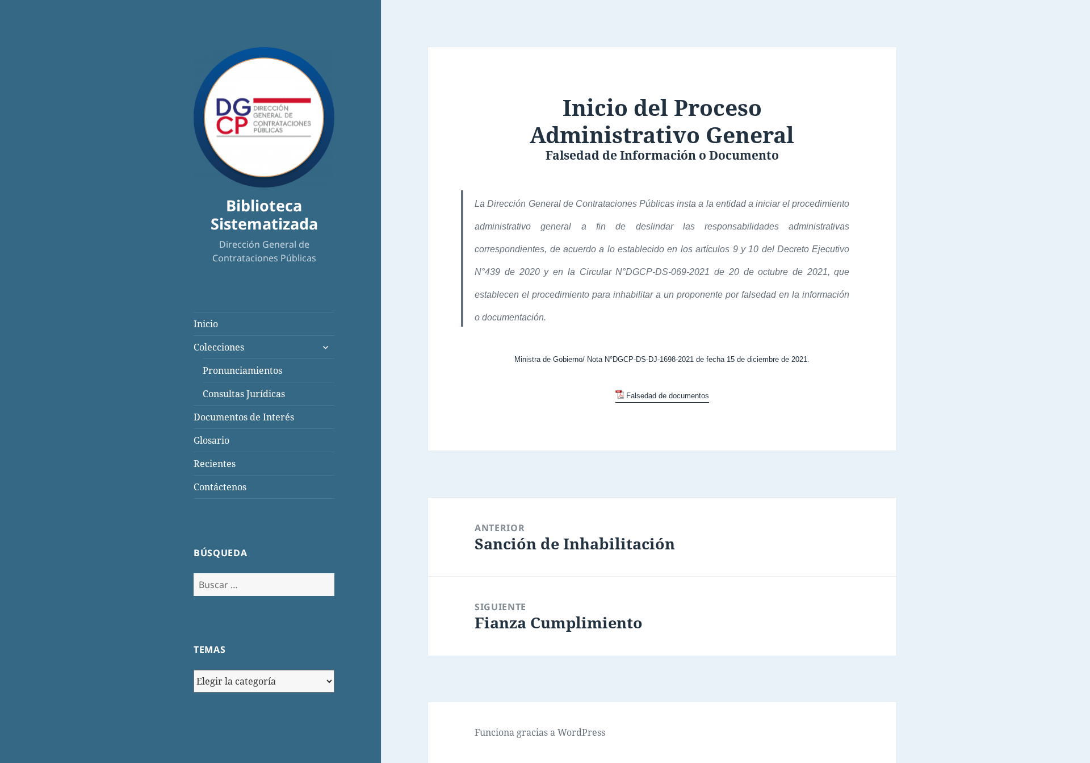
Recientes (215, 463)
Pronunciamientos (242, 370)
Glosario (211, 440)
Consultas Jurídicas (244, 393)
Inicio (206, 324)
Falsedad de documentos (667, 395)
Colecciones (219, 347)
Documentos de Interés (244, 417)
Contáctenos (220, 487)
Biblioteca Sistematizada (264, 214)
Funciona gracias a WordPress (540, 732)
